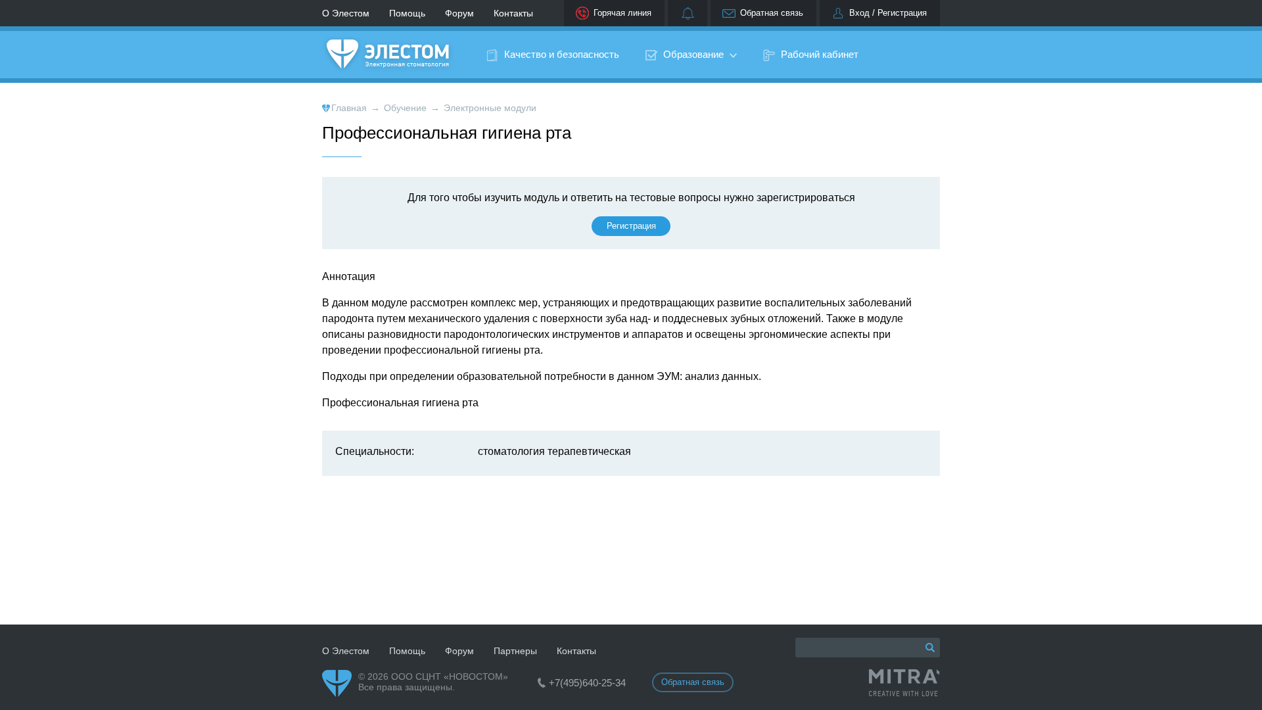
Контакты (513, 13)
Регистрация (631, 226)
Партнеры (515, 651)
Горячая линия (622, 13)
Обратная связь (771, 13)
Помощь (407, 13)
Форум (459, 13)
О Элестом (345, 13)
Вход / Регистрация (888, 13)
